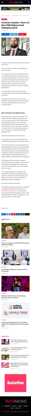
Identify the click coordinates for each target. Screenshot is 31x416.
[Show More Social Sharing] (28, 34)
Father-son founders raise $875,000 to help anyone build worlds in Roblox (15, 244)
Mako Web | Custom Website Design (20, 411)
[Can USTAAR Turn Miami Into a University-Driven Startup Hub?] (15, 257)
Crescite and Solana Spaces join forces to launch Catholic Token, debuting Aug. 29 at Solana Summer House (15, 324)
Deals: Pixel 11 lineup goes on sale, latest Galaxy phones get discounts (19, 341)
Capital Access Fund (19, 99)
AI (2, 406)
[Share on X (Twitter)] (14, 34)
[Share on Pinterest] (22, 34)
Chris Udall (7, 70)
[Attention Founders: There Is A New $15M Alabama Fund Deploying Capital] (15, 47)
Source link (4, 208)
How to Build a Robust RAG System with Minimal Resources (19, 348)
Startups (4, 19)
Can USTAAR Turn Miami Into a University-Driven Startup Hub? (14, 270)
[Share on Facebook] (5, 34)
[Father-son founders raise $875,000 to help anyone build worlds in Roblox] (15, 231)
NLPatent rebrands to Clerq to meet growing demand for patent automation (13, 297)
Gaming (20, 406)
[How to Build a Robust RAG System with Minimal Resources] (5, 349)
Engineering (7, 406)
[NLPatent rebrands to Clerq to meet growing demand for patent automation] (15, 284)
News (12, 408)
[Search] (29, 2)
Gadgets (14, 406)
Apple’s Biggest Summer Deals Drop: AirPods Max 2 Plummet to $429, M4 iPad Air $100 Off (19, 364)
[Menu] (2, 2)
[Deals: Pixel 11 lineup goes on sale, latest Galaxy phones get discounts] (5, 342)
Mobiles (26, 406)
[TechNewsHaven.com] (15, 2)
